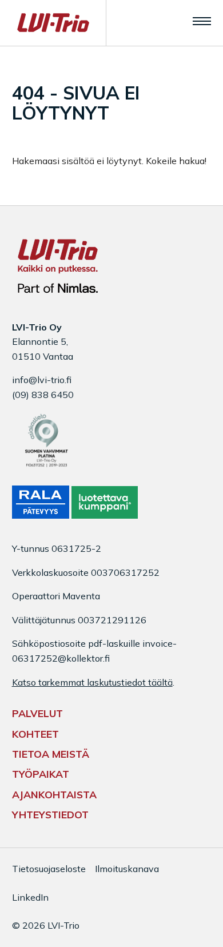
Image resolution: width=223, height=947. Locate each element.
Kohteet (35, 733)
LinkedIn (30, 897)
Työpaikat (40, 773)
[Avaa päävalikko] (202, 20)
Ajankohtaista (54, 794)
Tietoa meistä (50, 753)
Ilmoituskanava (127, 868)
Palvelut (37, 713)
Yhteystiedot (50, 814)
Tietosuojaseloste (49, 868)
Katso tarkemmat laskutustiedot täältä (92, 682)
